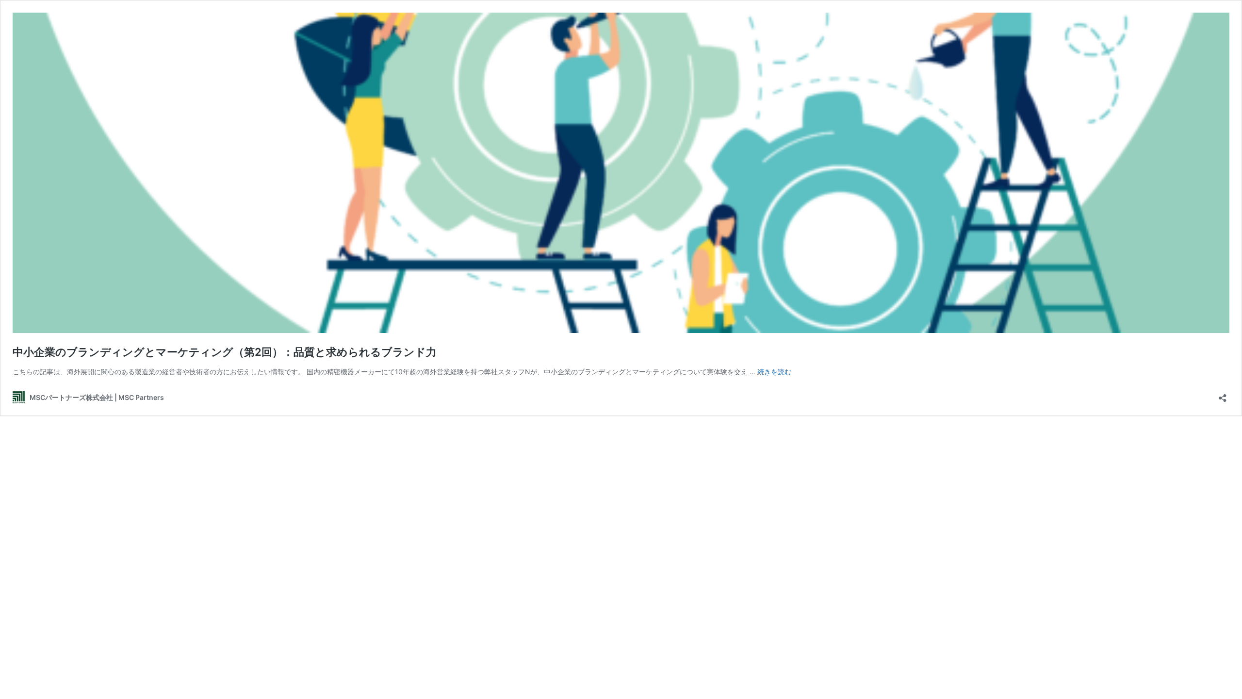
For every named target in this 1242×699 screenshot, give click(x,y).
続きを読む (774, 371)
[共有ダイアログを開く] (1222, 394)
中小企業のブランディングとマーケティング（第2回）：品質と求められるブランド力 (225, 352)
